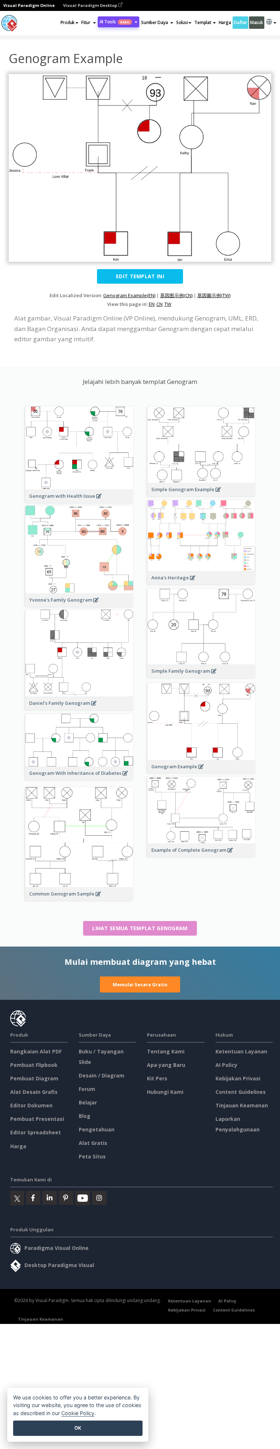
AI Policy (226, 1064)
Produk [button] (68, 22)
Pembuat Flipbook (34, 1064)
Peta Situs (92, 1156)
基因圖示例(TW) (213, 295)
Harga (225, 22)
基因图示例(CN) (176, 295)
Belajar (88, 1102)
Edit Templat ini (140, 276)
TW (167, 304)
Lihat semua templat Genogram (139, 928)
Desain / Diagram (101, 1075)
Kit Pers (157, 1078)
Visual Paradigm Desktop (90, 5)
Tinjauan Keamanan (241, 1105)
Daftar (240, 22)
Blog (84, 1115)
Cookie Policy (77, 1413)
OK (77, 1428)
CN (159, 304)
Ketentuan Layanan (241, 1051)
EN (152, 304)
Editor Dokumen (31, 1105)
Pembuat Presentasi (37, 1118)
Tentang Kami (165, 1051)
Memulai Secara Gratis (140, 984)
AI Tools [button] (114, 22)
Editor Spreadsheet (35, 1132)
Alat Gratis (93, 1142)
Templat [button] (202, 22)
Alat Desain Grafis (34, 1091)
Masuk (256, 22)
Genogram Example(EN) (129, 295)
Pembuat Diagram (34, 1078)
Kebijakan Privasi (237, 1078)
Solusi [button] (182, 22)
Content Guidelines (240, 1091)
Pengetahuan (96, 1129)
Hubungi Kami (165, 1091)
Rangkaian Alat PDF (36, 1051)
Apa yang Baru (166, 1064)
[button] (88, 22)
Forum (87, 1088)
